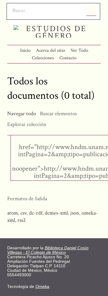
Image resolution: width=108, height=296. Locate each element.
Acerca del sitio (50, 50)
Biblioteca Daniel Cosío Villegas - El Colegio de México (47, 250)
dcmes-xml (56, 213)
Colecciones (43, 58)
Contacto (67, 58)
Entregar (91, 10)
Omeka (42, 286)
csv (23, 213)
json (74, 213)
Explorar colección (26, 124)
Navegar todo (21, 113)
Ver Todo (79, 50)
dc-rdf (35, 213)
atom (12, 213)
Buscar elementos (58, 113)
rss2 (21, 220)
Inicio (25, 50)
